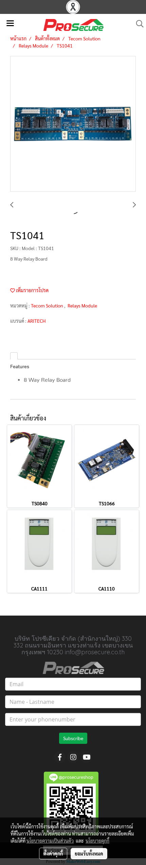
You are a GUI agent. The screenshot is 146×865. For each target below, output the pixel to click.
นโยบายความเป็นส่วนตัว (50, 841)
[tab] (14, 355)
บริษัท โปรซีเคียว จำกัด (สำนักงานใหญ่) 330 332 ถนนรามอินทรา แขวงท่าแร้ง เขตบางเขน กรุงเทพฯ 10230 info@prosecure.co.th (73, 645)
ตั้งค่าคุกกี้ (53, 853)
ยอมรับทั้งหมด (89, 853)
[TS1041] (73, 124)
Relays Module (82, 305)
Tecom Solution (47, 305)
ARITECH (36, 321)
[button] (137, 23)
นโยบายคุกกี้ (97, 841)
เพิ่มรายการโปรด (32, 290)
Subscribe (73, 738)
